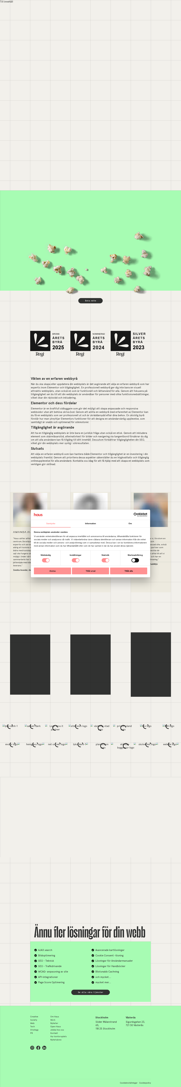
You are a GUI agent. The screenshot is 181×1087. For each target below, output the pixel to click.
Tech (32, 1027)
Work (52, 1020)
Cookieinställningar (129, 1083)
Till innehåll (6, 1)
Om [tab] (130, 523)
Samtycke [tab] (50, 523)
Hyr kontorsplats (58, 1037)
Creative (34, 1017)
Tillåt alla (129, 571)
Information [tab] (90, 523)
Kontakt (54, 1033)
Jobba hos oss (57, 1030)
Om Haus (54, 1017)
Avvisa (52, 571)
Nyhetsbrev (55, 1040)
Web (32, 1023)
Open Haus (55, 1027)
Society (33, 1020)
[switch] (75, 560)
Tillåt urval (90, 571)
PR (31, 1033)
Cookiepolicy (145, 1083)
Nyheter (54, 1023)
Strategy (34, 1030)
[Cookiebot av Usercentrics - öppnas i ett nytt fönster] (135, 515)
